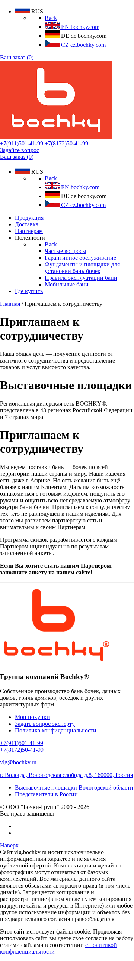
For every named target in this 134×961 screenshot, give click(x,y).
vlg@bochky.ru (18, 762)
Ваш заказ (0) (17, 57)
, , (66, 775)
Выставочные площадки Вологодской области (74, 787)
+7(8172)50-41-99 (66, 143)
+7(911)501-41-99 (21, 143)
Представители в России (46, 794)
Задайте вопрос (19, 150)
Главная (10, 304)
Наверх (9, 845)
